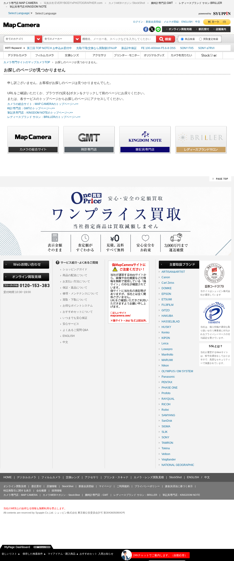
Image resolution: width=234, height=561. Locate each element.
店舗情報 (52, 486)
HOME (7, 477)
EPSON (166, 294)
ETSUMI (167, 299)
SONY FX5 (187, 48)
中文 (197, 21)
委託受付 (36, 486)
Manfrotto (167, 354)
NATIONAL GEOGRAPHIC (178, 465)
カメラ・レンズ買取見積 (149, 477)
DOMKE (167, 288)
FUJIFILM (167, 304)
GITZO (166, 310)
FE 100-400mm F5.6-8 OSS (158, 48)
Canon (166, 277)
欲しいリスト (11, 553)
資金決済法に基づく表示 (179, 486)
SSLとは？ (216, 346)
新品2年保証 (129, 48)
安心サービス (71, 323)
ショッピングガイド (75, 269)
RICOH (166, 404)
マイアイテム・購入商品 (63, 553)
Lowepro (167, 349)
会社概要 (41, 490)
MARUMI (167, 360)
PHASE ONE (170, 387)
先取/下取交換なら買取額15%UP (96, 48)
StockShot (175, 477)
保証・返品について (75, 287)
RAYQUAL (168, 398)
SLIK (165, 432)
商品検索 (190, 39)
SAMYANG (168, 415)
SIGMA (166, 426)
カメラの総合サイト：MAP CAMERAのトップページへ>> (42, 104)
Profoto (166, 393)
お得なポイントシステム (78, 305)
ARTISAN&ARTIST (173, 271)
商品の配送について (75, 275)
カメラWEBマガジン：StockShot (61, 494)
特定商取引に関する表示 (17, 490)
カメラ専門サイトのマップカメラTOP (26, 62)
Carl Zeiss (168, 282)
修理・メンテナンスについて (80, 293)
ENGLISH (186, 21)
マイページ (105, 486)
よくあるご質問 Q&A (75, 330)
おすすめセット (88, 553)
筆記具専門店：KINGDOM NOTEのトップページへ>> (40, 112)
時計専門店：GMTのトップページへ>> (31, 108)
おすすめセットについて (78, 311)
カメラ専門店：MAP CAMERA (20, 494)
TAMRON (167, 442)
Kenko (166, 332)
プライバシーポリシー (147, 486)
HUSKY (166, 327)
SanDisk (167, 420)
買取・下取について (75, 299)
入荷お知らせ (105, 553)
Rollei (165, 409)
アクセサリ (91, 477)
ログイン (138, 21)
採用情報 (57, 490)
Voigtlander (169, 459)
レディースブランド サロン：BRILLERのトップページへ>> (43, 117)
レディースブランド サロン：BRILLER (135, 494)
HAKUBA (167, 315)
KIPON (166, 338)
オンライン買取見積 (14, 486)
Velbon (166, 454)
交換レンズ (73, 477)
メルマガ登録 (171, 21)
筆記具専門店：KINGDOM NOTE (181, 494)
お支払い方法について (76, 281)
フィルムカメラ (51, 477)
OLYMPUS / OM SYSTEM (177, 371)
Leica (165, 343)
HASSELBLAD (171, 321)
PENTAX (167, 382)
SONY (165, 437)
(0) (224, 21)
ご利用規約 (123, 486)
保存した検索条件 (34, 553)
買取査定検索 (210, 39)
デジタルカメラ (26, 477)
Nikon (165, 365)
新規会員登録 (153, 21)
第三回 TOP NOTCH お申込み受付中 (49, 48)
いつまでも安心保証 (75, 317)
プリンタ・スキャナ (116, 477)
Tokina (166, 448)
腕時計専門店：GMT (96, 494)
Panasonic (168, 376)
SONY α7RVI (206, 48)
